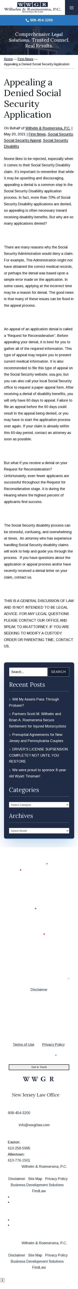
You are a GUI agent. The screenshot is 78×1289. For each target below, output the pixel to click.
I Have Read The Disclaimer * (35, 1055)
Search (58, 672)
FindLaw (39, 1191)
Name (15, 871)
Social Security (60, 134)
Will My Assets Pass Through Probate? (34, 702)
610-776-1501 (19, 1160)
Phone (14, 890)
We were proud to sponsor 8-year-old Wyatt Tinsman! (38, 773)
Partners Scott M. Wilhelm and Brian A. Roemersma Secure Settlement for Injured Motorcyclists (37, 720)
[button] (71, 7)
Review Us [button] (21, 1213)
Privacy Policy (53, 1045)
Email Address (22, 909)
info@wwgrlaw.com (34, 1125)
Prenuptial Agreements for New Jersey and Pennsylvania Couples (36, 738)
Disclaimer (39, 990)
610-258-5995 (19, 1148)
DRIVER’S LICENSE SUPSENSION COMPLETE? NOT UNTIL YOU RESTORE (38, 755)
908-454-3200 (41, 20)
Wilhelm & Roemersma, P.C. (47, 128)
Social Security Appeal (22, 140)
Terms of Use (23, 1045)
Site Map (35, 1179)
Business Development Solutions (37, 1185)
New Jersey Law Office (35, 1095)
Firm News (37, 134)
